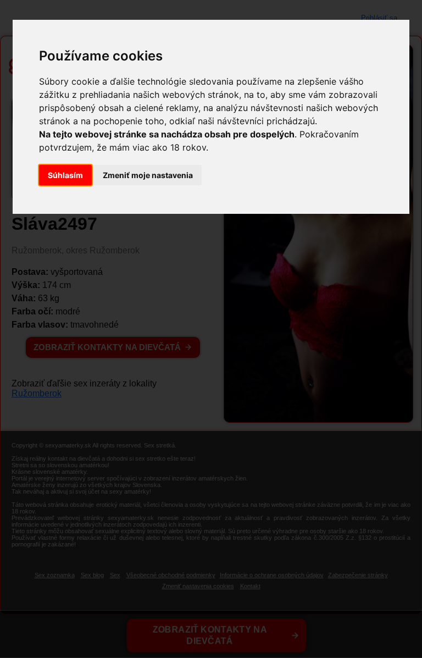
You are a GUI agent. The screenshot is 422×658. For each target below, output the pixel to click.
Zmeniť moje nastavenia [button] (148, 175)
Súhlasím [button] (65, 175)
